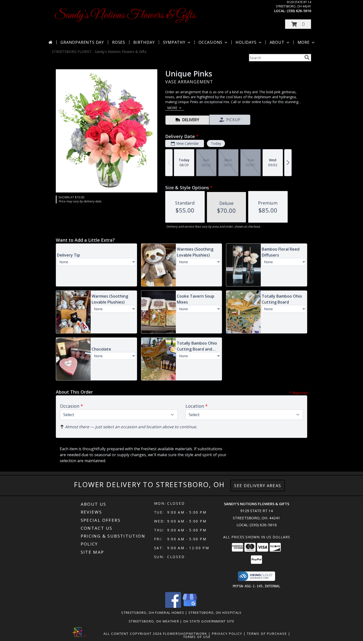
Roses (118, 42)
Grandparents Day (82, 42)
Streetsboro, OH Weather (154, 621)
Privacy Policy (227, 633)
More (304, 42)
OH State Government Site (208, 621)
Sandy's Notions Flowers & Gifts (125, 15)
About (277, 42)
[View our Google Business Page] (190, 606)
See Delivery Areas (257, 485)
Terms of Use (197, 637)
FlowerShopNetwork (185, 633)
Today (216, 143)
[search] (307, 57)
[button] (298, 24)
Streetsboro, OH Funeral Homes (152, 612)
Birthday (144, 42)
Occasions (210, 42)
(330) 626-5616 (299, 10)
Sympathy (174, 42)
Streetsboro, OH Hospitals (215, 612)
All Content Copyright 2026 (132, 633)
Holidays (246, 42)
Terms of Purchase (267, 633)
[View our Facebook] (173, 606)
